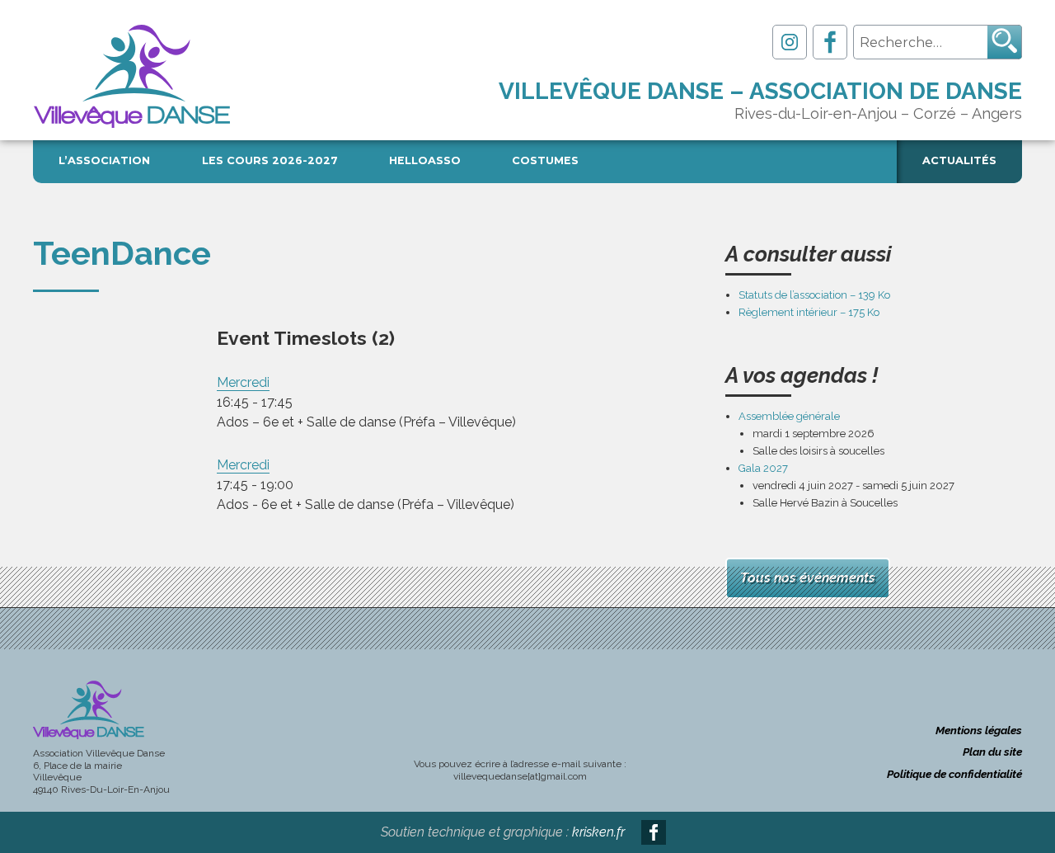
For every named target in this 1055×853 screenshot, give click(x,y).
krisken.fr (598, 832)
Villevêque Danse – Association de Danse (760, 91)
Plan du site (992, 751)
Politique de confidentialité (954, 773)
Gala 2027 (763, 468)
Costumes (545, 160)
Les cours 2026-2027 (270, 160)
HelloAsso (425, 160)
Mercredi (243, 382)
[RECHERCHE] (1004, 42)
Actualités (959, 160)
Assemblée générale (789, 416)
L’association (104, 160)
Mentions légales (978, 730)
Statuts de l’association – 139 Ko (814, 295)
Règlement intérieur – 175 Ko (808, 312)
